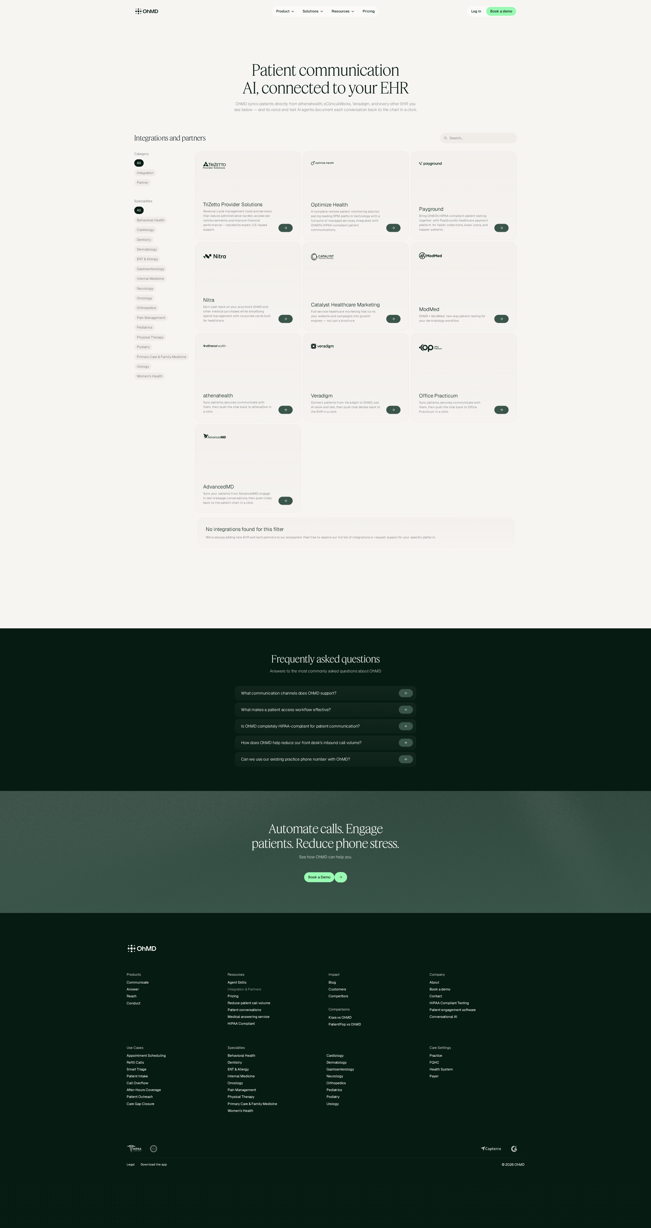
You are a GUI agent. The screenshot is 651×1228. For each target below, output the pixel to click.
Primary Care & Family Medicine (252, 1103)
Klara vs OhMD (340, 1017)
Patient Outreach (140, 1096)
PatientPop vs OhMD (345, 1024)
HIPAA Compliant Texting (449, 1003)
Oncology (235, 1083)
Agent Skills (237, 982)
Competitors (338, 996)
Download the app (154, 1164)
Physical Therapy (241, 1096)
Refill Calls (135, 1062)
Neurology (335, 1076)
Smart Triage (136, 1069)
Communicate (138, 982)
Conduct (133, 1003)
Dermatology (337, 1062)
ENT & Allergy (238, 1069)
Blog (332, 982)
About (434, 982)
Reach (132, 996)
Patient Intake (137, 1076)
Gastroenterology (340, 1069)
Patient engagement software (453, 1009)
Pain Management (242, 1089)
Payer (434, 1076)
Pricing (233, 996)
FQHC (434, 1062)
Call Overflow (137, 1083)
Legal (131, 1164)
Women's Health (240, 1110)
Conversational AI (443, 1016)
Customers (337, 989)
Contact (436, 996)
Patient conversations (244, 1009)
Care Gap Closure (140, 1103)
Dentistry (235, 1062)
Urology (333, 1103)
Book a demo (440, 989)
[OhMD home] (159, 11)
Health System (441, 1069)
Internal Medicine (241, 1076)
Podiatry (333, 1096)
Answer (133, 989)
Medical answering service (249, 1016)
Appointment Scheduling (146, 1055)
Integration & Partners (244, 989)
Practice (436, 1055)
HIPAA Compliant (241, 1023)
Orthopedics (336, 1083)
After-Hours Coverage (144, 1089)
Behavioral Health (241, 1055)
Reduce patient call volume (249, 1003)
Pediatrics (334, 1089)
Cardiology (335, 1055)
